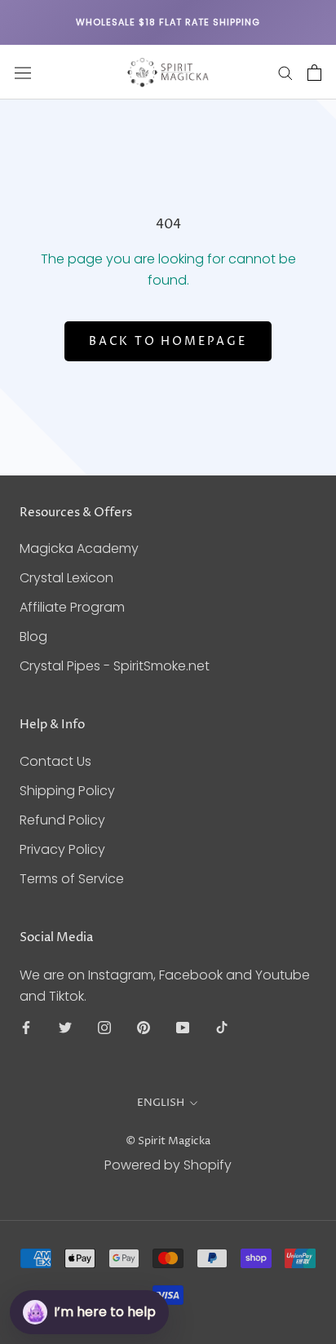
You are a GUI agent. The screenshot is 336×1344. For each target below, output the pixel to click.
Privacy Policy (62, 849)
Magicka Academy (79, 548)
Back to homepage (168, 341)
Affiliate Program (72, 607)
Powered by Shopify (168, 1165)
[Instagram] (104, 1027)
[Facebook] (26, 1027)
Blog (33, 636)
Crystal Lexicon (66, 577)
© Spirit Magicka (168, 1141)
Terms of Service (72, 878)
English (160, 1102)
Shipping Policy (67, 790)
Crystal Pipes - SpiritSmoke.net (115, 666)
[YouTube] (182, 1027)
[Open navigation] (23, 72)
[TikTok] (221, 1027)
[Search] (285, 72)
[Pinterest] (143, 1027)
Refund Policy (62, 820)
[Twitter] (65, 1027)
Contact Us (55, 761)
